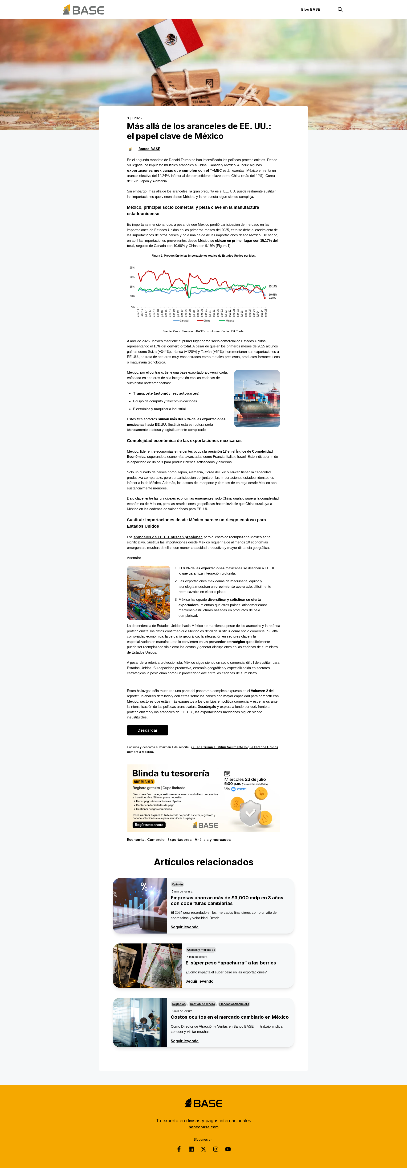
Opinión (177, 884)
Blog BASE (310, 9)
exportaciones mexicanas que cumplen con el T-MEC (174, 170)
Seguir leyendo (185, 927)
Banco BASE (149, 148)
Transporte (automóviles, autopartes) (166, 393)
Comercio (156, 839)
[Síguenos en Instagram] (215, 1149)
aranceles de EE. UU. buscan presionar (168, 537)
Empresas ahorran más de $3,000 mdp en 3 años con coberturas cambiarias (227, 900)
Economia (135, 839)
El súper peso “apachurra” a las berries (231, 963)
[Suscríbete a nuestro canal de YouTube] (228, 1149)
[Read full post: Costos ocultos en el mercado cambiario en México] (140, 1022)
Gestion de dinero (202, 1004)
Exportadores (179, 839)
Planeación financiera (234, 1004)
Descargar (148, 730)
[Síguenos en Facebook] (179, 1149)
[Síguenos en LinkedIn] (191, 1149)
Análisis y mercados (213, 839)
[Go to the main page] (83, 9)
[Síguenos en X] (203, 1149)
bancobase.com (204, 1127)
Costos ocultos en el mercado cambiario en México (230, 1017)
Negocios (179, 1004)
